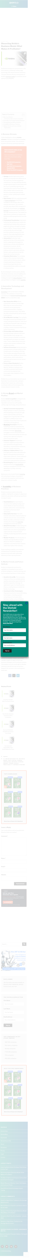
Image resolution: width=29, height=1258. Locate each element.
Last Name (6, 635)
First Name (6, 627)
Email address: (7, 642)
